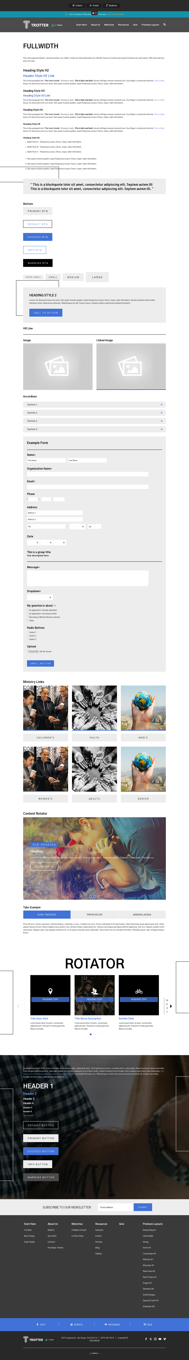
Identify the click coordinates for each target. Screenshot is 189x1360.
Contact (51, 1242)
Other (31, 621)
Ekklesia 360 (94, 1353)
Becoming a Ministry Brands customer (44, 617)
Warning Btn (38, 263)
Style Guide (29, 1242)
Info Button (38, 1164)
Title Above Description (88, 1019)
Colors (79, 5)
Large (97, 277)
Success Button (41, 1151)
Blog (97, 1248)
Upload (31, 646)
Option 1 (32, 632)
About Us (95, 25)
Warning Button (41, 1177)
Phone (31, 494)
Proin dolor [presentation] (94, 915)
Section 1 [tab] (32, 405)
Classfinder (148, 1236)
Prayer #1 (147, 1283)
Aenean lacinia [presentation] (142, 915)
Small (53, 277)
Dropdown (34, 591)
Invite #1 (147, 1248)
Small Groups (149, 1295)
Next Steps (29, 1236)
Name (31, 455)
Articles (98, 1242)
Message (33, 567)
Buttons (113, 5)
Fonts (96, 5)
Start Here (81, 25)
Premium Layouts (150, 25)
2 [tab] (94, 896)
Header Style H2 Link (38, 76)
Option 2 (32, 636)
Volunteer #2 (149, 1306)
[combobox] (77, 526)
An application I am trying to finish (43, 614)
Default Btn (38, 224)
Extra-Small (33, 277)
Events (98, 1236)
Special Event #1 (151, 1301)
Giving (145, 1242)
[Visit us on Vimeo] (164, 1339)
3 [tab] (98, 896)
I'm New (27, 1230)
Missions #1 (148, 1265)
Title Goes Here (39, 1019)
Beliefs (51, 1230)
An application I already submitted (43, 610)
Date (30, 536)
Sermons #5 (148, 1289)
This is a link (159, 81)
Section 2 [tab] (32, 413)
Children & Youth (78, 1230)
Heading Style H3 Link (36, 95)
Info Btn (35, 250)
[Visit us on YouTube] (160, 1339)
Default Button (41, 1125)
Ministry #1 (148, 1259)
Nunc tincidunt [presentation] (46, 915)
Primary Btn (38, 211)
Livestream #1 (149, 1254)
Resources (123, 25)
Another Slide (126, 1019)
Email (31, 481)
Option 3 (32, 639)
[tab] (47, 915)
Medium (73, 277)
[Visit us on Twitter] (150, 1339)
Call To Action (46, 313)
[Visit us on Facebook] (146, 1339)
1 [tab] (90, 896)
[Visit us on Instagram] (155, 1339)
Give (135, 25)
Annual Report (149, 1230)
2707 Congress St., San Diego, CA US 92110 (79, 1338)
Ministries (109, 25)
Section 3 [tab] (32, 421)
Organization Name (39, 469)
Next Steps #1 (150, 1277)
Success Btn (38, 237)
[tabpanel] (94, 858)
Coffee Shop (77, 1236)
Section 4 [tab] (32, 429)
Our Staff (52, 1236)
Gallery (98, 1254)
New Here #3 (149, 1271)
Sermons (99, 1230)
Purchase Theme (55, 1248)
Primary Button (41, 1138)
